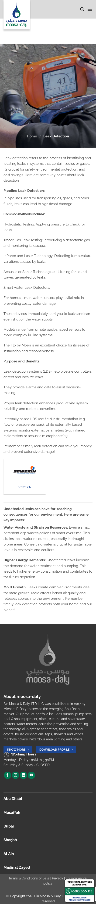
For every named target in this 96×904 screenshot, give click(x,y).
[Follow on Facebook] (7, 775)
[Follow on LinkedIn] (23, 775)
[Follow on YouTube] (31, 775)
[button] (82, 9)
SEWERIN (24, 487)
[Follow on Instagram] (15, 775)
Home (32, 136)
